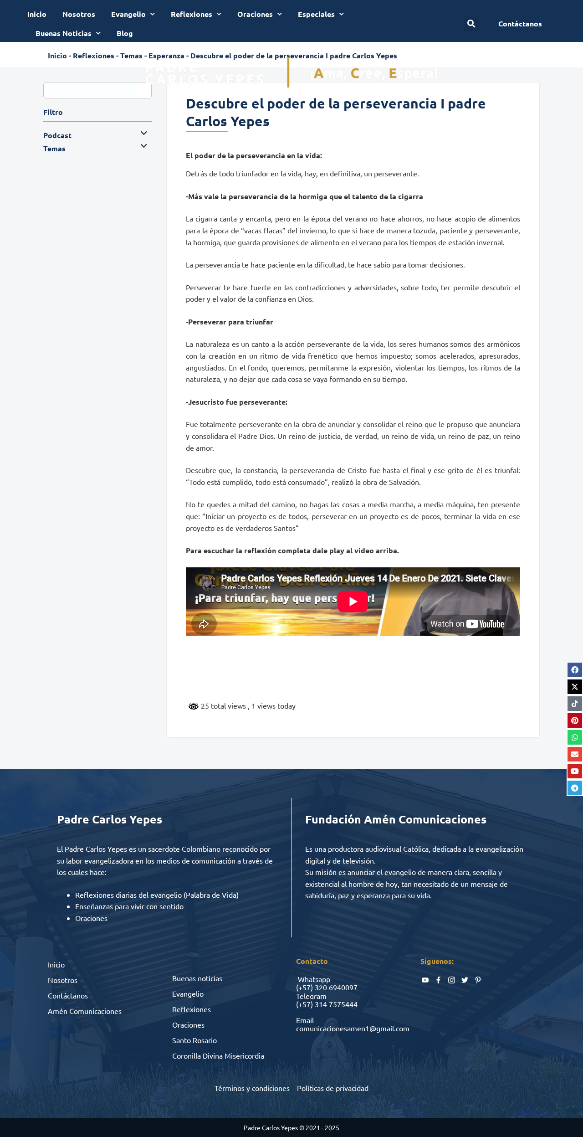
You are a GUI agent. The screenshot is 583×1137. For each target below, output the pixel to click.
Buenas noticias (197, 978)
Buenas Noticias (64, 33)
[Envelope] (575, 754)
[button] (471, 23)
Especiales (316, 14)
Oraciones (255, 14)
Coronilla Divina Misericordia (218, 1055)
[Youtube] (575, 771)
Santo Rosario (194, 1039)
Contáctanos (68, 995)
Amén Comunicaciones (85, 1010)
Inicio (36, 14)
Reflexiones (191, 14)
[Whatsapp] (575, 737)
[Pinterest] (575, 720)
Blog (125, 33)
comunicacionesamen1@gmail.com (352, 1028)
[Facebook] (575, 670)
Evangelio (128, 14)
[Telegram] (575, 788)
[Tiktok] (575, 703)
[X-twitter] (575, 686)
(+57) (304, 987)
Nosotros (78, 14)
